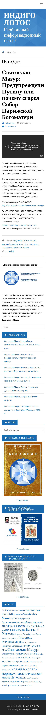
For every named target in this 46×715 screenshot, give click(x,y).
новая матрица (25, 665)
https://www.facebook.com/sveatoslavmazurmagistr (23, 205)
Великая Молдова (15, 629)
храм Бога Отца (13, 685)
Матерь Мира (13, 638)
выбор (32, 658)
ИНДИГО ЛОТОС (20, 18)
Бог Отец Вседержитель (20, 618)
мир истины (21, 661)
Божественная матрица (14, 622)
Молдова (25, 638)
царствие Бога (25, 685)
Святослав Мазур (21, 247)
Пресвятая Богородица (12, 646)
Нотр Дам (23, 244)
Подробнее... (23, 500)
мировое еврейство (10, 665)
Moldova (6, 610)
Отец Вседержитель (29, 642)
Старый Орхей (8, 653)
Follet (35, 709)
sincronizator (18, 615)
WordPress (24, 709)
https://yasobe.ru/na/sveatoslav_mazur (19, 225)
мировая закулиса (36, 662)
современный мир (31, 682)
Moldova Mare (17, 611)
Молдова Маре (12, 642)
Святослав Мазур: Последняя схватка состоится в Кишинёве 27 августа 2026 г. (22, 410)
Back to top (23, 696)
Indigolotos (9, 123)
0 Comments (10, 126)
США (4, 650)
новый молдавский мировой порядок (22, 675)
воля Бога (24, 657)
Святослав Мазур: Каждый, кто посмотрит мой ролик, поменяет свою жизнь (21, 344)
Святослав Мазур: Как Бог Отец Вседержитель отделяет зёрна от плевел (20, 358)
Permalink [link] (9, 251)
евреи (38, 658)
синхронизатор (17, 681)
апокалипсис (13, 658)
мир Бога (7, 661)
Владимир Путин (21, 240)
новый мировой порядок (20, 671)
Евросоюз (31, 634)
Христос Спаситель (26, 653)
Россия (26, 645)
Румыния (36, 645)
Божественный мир (26, 625)
